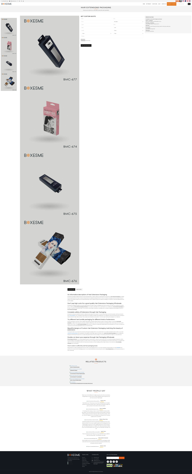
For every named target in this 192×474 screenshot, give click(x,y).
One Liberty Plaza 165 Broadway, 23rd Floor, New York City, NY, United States (98, 463)
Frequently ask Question (86, 463)
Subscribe (121, 457)
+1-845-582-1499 (5, 1)
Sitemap (83, 466)
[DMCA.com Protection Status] (109, 465)
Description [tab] (71, 289)
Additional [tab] (79, 289)
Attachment (83, 39)
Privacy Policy (84, 460)
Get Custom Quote (86, 45)
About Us (83, 457)
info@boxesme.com (13, 1)
